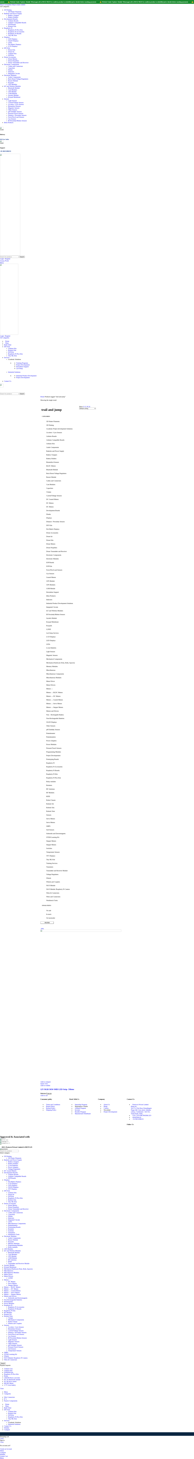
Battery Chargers (13, 15)
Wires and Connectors (53, 897)
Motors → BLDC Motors (54, 692)
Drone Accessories (52, 533)
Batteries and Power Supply (55, 451)
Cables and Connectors (15, 66)
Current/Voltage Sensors (16, 102)
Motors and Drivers (52, 711)
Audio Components (14, 77)
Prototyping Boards (52, 759)
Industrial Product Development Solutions (59, 603)
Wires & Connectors (52, 893)
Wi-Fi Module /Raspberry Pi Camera (58, 889)
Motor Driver (50, 681)
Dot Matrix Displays (14, 44)
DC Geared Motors (52, 499)
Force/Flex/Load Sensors (16, 117)
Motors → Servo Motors (54, 703)
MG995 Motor (8, 1383)
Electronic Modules (52, 559)
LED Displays (12, 39)
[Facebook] (129, 1129)
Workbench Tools (52, 900)
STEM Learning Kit (52, 837)
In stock (48, 914)
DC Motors (50, 503)
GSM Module (12, 93)
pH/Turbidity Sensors (15, 112)
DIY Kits (49, 525)
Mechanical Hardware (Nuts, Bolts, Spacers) (60, 663)
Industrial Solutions (14, 372)
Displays (49, 518)
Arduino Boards (13, 21)
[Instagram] (140, 1129)
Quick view (44, 1084)
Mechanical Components (54, 659)
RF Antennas (50, 789)
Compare (7, 1430)
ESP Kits (11, 55)
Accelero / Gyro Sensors (16, 104)
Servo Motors (50, 819)
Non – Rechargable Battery (55, 715)
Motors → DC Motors (53, 696)
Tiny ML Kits (12, 35)
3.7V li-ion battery (10, 1385)
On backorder (50, 918)
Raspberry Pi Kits (52, 774)
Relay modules (51, 781)
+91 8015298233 (5, 151)
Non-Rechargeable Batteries (55, 718)
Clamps (48, 492)
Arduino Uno (8, 1369)
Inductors (11, 72)
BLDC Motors (51, 466)
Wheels (48, 878)
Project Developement (53, 755)
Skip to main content (18, 5)
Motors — (49, 689)
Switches (49, 848)
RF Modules (50, 793)
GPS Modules (12, 84)
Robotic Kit (50, 804)
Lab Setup (19, 368)
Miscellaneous (50, 670)
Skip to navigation (6, 5)
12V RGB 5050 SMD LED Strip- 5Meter (57, 1089)
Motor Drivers (50, 685)
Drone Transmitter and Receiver (18, 62)
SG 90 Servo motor (10, 1381)
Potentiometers (51, 737)
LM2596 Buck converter (12, 1378)
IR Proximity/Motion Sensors (17, 121)
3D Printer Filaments (14, 12)
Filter (47, 922)
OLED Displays (13, 41)
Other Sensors (12, 110)
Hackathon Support (22, 366)
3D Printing (50, 425)
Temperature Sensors (53, 852)
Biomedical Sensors (14, 106)
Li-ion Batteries (51, 648)
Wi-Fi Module (50, 885)
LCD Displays (12, 46)
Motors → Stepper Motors (54, 707)
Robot (6, 1376)
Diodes (10, 70)
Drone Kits (11, 50)
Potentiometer (50, 733)
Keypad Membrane (14, 97)
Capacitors (11, 68)
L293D (48, 629)
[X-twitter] (134, 1129)
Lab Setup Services (52, 633)
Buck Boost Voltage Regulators (18, 79)
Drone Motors (12, 59)
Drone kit (11, 52)
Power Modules (51, 744)
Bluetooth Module (14, 88)
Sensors (48, 815)
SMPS (48, 826)
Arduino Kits (12, 53)
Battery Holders (13, 17)
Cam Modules (12, 90)
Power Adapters (51, 741)
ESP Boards (12, 24)
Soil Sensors (50, 830)
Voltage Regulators (52, 874)
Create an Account (6, 1449)
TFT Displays (50, 856)
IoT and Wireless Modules (54, 611)
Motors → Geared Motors (54, 700)
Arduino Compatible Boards (17, 23)
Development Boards (53, 510)
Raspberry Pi (50, 763)
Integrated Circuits (14, 73)
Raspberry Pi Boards (14, 33)
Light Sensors (12, 101)
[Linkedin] (150, 1129)
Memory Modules (52, 666)
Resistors (49, 785)
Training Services (51, 863)
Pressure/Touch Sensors (15, 113)
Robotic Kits (12, 26)
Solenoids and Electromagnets (55, 833)
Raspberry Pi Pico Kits (15, 30)
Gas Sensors (12, 119)
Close (2, 1388)
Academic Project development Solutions (59, 429)
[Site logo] (10, 255)
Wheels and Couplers (53, 882)
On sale (48, 910)
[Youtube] (145, 1129)
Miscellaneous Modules (53, 677)
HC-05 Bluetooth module (12, 1379)
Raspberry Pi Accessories (16, 32)
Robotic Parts (50, 811)
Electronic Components (53, 555)
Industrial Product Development (26, 376)
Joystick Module (13, 95)
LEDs (10, 42)
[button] (44, 1095)
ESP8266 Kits (8, 1372)
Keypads (11, 82)
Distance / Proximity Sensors (17, 115)
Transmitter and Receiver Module (57, 871)
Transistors (49, 867)
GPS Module (12, 92)
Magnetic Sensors (13, 108)
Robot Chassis (50, 800)
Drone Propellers (13, 61)
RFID (48, 796)
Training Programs (22, 363)
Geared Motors (51, 577)
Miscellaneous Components (55, 674)
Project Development (23, 365)
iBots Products (51, 596)
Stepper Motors (51, 841)
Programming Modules (53, 752)
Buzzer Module (13, 81)
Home (42, 397)
